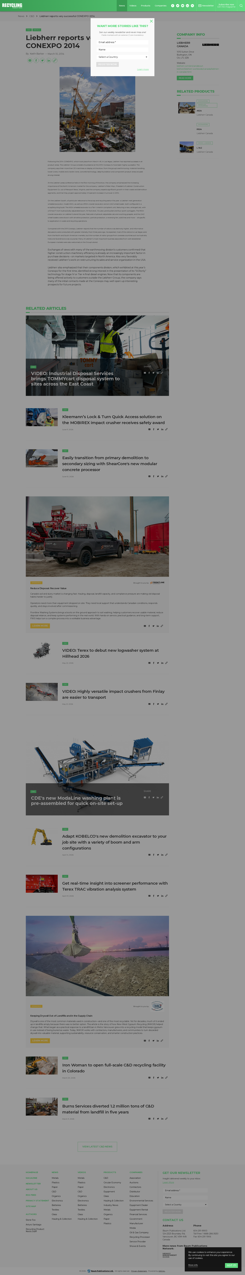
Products (145, 5)
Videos (132, 5)
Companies (160, 5)
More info (193, 1265)
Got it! (231, 1265)
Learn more (143, 69)
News (122, 5)
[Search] (241, 5)
